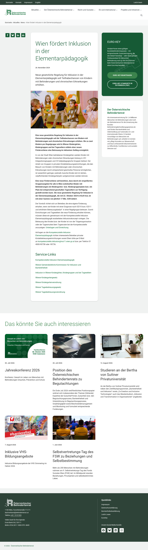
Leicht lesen (138, 2)
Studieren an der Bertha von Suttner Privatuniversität (118, 374)
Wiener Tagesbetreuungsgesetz (48, 287)
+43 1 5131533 (15, 515)
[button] (7, 35)
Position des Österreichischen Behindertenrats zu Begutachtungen (67, 377)
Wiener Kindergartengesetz (46, 277)
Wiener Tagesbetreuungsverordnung (50, 292)
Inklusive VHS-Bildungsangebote (19, 454)
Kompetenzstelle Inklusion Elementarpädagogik (54, 260)
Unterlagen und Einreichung (57, 227)
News (23, 22)
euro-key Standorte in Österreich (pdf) (122, 84)
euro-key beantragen (122, 75)
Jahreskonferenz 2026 (22, 370)
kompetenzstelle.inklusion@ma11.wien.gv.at (56, 241)
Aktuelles (16, 22)
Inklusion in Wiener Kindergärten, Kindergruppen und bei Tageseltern (63, 273)
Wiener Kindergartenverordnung (48, 282)
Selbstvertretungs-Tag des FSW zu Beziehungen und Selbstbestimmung (73, 456)
